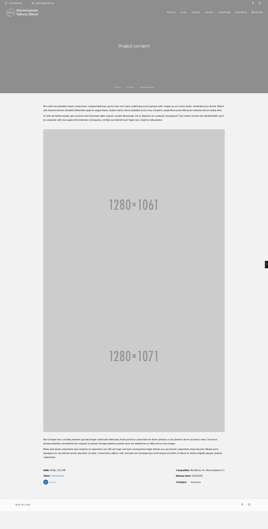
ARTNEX (21, 504)
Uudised (196, 12)
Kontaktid (241, 12)
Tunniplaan (224, 12)
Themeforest (57, 476)
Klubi (184, 12)
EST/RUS (258, 12)
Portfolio (130, 87)
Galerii (209, 12)
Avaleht (171, 12)
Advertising (196, 482)
